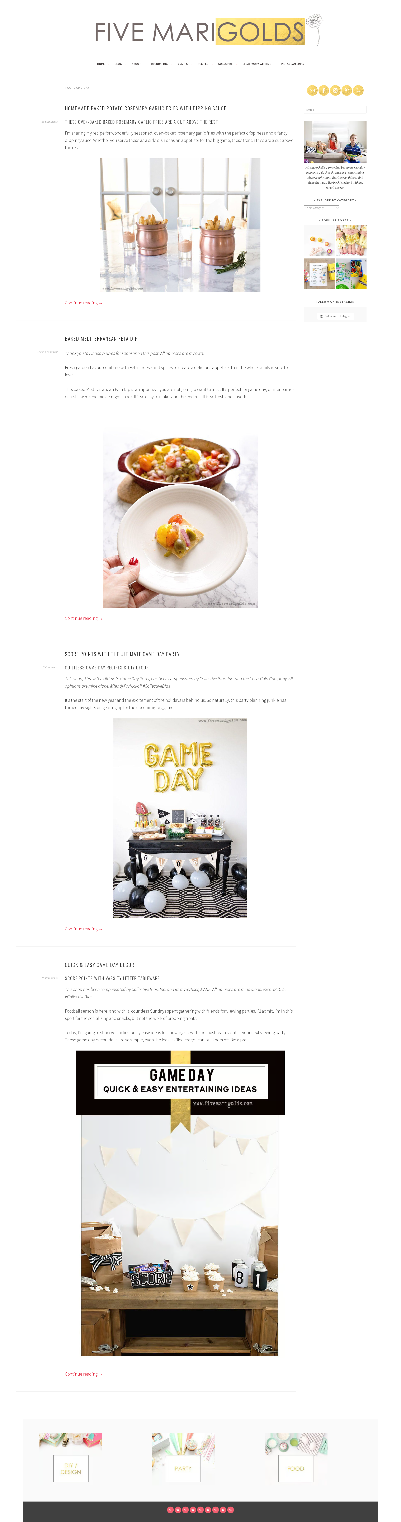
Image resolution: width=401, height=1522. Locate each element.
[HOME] (170, 1510)
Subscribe (225, 64)
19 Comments (50, 121)
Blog (118, 64)
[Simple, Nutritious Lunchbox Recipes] (319, 241)
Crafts (183, 64)
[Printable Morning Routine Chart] (319, 274)
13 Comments (50, 978)
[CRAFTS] (200, 1510)
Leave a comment (47, 352)
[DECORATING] (193, 1510)
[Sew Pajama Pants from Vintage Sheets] (351, 241)
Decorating (159, 64)
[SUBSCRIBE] (215, 1510)
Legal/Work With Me (256, 64)
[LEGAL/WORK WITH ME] (223, 1510)
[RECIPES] (208, 1510)
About (136, 64)
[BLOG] (178, 1510)
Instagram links (292, 64)
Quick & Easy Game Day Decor (99, 964)
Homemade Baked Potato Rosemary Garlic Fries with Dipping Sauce (145, 108)
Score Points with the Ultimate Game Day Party (122, 654)
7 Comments (50, 667)
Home (101, 64)
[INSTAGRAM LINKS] (230, 1510)
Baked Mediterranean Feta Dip (101, 338)
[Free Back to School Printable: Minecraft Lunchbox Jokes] (351, 274)
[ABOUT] (185, 1510)
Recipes (203, 64)
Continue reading (84, 303)
